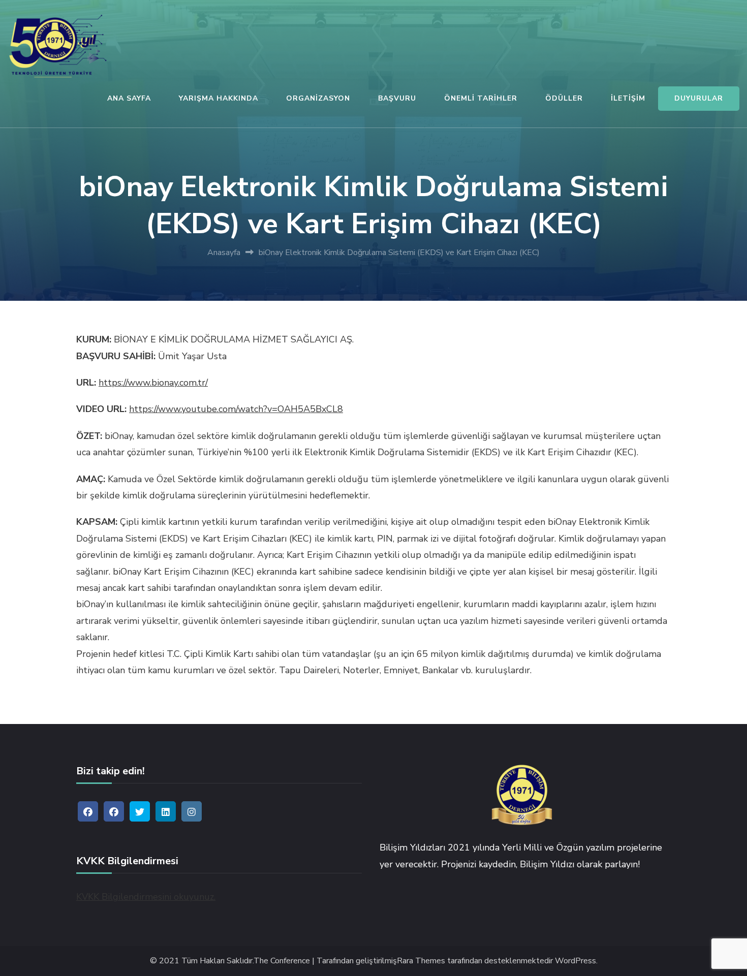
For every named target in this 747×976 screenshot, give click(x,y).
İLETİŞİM (628, 98)
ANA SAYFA (129, 98)
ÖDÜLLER (564, 98)
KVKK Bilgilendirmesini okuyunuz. (145, 897)
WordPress (575, 961)
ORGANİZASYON (318, 98)
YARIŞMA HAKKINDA (218, 98)
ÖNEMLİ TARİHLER (480, 98)
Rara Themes (421, 961)
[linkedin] (165, 811)
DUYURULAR (698, 98)
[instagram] (191, 811)
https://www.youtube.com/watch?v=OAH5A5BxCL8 (236, 409)
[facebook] (88, 811)
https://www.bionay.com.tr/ (153, 382)
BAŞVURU (397, 98)
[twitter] (140, 811)
